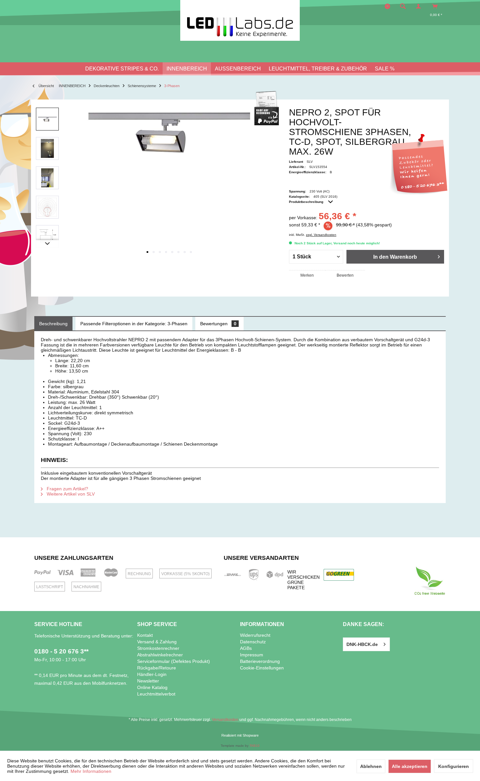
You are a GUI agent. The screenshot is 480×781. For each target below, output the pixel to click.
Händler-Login (152, 674)
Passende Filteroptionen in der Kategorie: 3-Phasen (133, 323)
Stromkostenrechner (158, 648)
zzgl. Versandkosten (321, 235)
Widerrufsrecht (255, 635)
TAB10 (254, 745)
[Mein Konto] (419, 6)
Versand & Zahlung (157, 641)
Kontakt (145, 635)
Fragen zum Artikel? (66, 488)
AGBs (246, 648)
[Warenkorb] (436, 6)
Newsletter (148, 680)
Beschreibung (53, 323)
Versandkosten (225, 719)
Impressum (251, 654)
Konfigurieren (453, 766)
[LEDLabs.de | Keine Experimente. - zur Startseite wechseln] (240, 20)
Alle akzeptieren (409, 766)
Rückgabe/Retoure (156, 667)
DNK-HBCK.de (362, 644)
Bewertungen (218, 323)
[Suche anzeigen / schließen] (403, 6)
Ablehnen (371, 766)
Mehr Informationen (91, 771)
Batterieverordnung (260, 661)
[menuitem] (405, 6)
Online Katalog (152, 687)
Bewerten (345, 275)
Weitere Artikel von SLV (70, 494)
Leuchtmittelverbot (156, 694)
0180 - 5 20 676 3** (61, 651)
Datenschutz (253, 641)
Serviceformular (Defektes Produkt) (173, 661)
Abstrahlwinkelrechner (160, 654)
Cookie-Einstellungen (262, 667)
